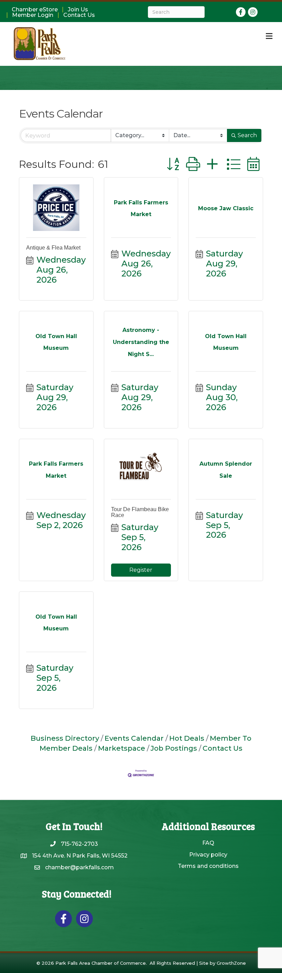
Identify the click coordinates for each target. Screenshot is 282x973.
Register (140, 570)
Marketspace (121, 748)
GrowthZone (231, 963)
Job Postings (174, 748)
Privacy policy (208, 854)
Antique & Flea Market (53, 248)
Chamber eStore (35, 9)
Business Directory (65, 738)
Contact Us (79, 15)
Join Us (78, 9)
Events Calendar (134, 738)
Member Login (32, 15)
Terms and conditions (208, 866)
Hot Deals (186, 738)
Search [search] (247, 135)
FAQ (208, 843)
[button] (173, 164)
